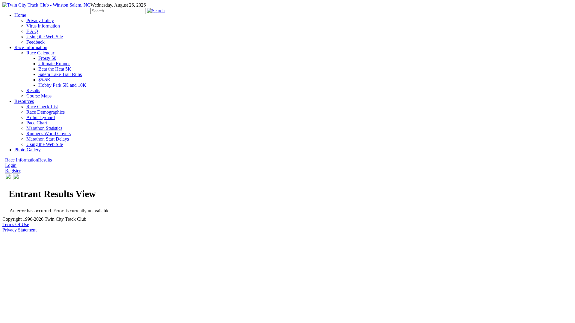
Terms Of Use (15, 224)
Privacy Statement (19, 229)
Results (45, 159)
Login (10, 165)
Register (13, 170)
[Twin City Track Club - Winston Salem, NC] (46, 4)
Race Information (21, 159)
